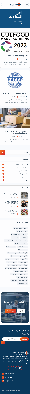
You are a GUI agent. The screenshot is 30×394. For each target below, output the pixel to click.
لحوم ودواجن (23, 262)
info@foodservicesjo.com (11, 381)
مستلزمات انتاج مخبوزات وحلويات (17, 265)
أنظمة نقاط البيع (22, 231)
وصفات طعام (22, 283)
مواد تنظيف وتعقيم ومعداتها (19, 280)
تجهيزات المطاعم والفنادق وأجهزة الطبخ (16, 240)
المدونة (14, 21)
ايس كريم (15, 237)
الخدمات (24, 237)
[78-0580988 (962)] (3, 374)
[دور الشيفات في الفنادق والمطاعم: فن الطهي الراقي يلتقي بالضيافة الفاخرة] (24, 203)
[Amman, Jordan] (3, 377)
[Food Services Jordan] (15, 4)
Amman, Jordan (9, 377)
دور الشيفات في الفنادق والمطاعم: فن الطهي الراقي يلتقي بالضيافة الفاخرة (11, 202)
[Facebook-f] (10, 368)
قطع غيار (24, 259)
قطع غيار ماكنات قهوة (11, 259)
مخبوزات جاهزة (11, 262)
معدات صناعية (22, 277)
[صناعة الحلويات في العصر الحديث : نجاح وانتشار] (24, 212)
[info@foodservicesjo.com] (3, 381)
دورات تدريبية (22, 249)
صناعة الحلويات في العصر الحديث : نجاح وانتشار (11, 210)
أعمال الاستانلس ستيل (20, 228)
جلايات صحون (10, 246)
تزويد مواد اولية (22, 246)
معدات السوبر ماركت (20, 271)
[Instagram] (15, 368)
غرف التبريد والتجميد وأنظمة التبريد (17, 252)
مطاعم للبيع (23, 268)
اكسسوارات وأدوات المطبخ (19, 234)
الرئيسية (20, 21)
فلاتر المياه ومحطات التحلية (19, 256)
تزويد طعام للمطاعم (21, 243)
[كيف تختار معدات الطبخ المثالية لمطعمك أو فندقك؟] (24, 195)
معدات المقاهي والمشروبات (19, 274)
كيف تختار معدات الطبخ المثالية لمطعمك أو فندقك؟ (10, 194)
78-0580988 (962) (9, 374)
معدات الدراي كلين (11, 268)
